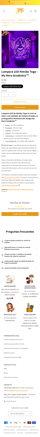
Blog (5, 368)
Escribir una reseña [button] (20, 214)
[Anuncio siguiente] (36, 2)
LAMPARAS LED (21, 20)
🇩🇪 (12, 298)
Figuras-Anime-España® (8, 20)
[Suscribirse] (30, 413)
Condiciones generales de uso (13, 339)
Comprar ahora (20, 107)
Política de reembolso (9, 430)
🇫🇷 (8, 298)
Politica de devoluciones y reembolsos (16, 348)
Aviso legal (20, 432)
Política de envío (34, 430)
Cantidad (4, 91)
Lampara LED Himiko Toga (12, 86)
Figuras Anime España (15, 426)
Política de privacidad (29, 426)
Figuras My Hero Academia (12, 177)
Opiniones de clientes (11, 377)
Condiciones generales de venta (14, 344)
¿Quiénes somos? (9, 353)
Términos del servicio (22, 430)
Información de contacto (31, 432)
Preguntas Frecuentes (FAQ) (12, 357)
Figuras (3, 185)
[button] (4, 11)
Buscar (6, 373)
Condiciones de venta (9, 432)
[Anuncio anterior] (3, 2)
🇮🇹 (10, 298)
